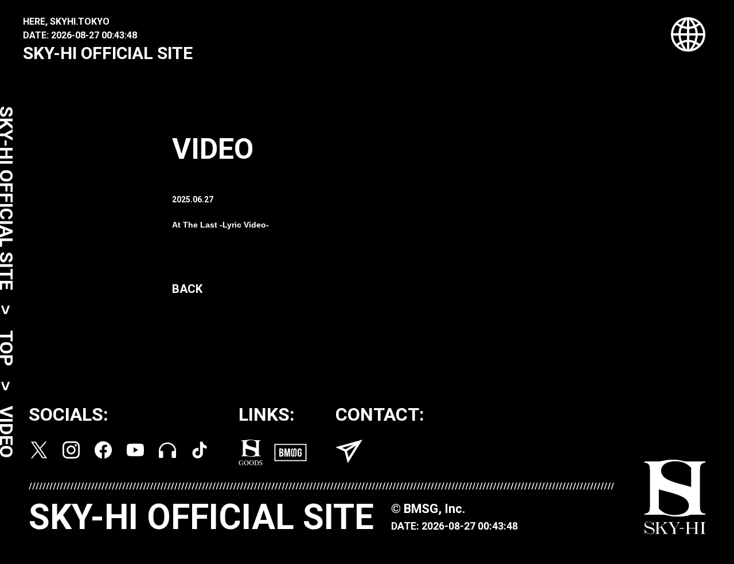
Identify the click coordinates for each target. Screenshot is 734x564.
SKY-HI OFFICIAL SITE (108, 53)
